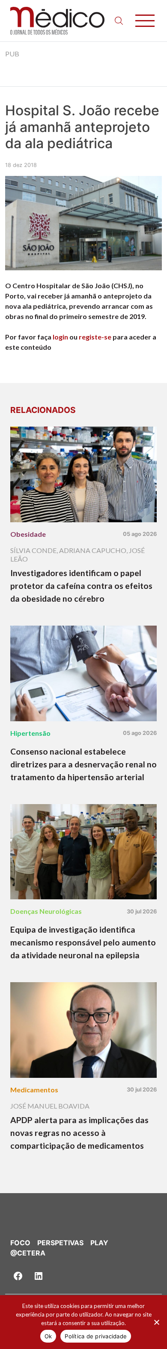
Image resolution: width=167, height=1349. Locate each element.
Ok (48, 1336)
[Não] (156, 1322)
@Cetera (27, 1253)
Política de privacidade (96, 1336)
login (60, 337)
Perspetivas (60, 1242)
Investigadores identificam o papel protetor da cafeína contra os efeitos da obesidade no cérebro (81, 585)
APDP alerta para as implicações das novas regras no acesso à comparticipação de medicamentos (79, 1132)
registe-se (95, 337)
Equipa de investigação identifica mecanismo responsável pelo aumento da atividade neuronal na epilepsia (83, 942)
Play (99, 1242)
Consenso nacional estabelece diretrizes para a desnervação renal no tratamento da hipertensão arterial (83, 764)
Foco (20, 1242)
